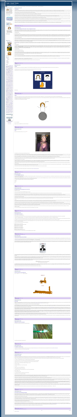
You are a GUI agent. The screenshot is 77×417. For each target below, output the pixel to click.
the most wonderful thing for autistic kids (54, 403)
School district (11, 100)
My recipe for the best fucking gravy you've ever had (22, 189)
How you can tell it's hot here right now (20, 272)
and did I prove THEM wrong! (51, 307)
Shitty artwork (18, 127)
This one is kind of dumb (21, 127)
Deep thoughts (10, 75)
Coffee (7, 74)
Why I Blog (16, 301)
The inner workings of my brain (22, 234)
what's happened (48, 393)
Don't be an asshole (7, 76)
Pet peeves (7, 96)
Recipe (9, 98)
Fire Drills (12, 78)
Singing (6, 102)
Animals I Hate (10, 67)
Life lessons (10, 88)
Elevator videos (7, 77)
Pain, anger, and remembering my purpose (21, 392)
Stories (9, 104)
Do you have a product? (28, 6)
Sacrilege (11, 99)
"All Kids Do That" (12, 6)
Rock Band (7, 99)
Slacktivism (11, 102)
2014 (7, 60)
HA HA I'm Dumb (10, 81)
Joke (7, 87)
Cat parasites (11, 73)
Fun (6, 80)
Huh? (16, 127)
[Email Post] (22, 408)
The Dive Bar (9, 6)
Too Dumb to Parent (9, 109)
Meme (9, 89)
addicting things (11, 66)
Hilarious (7, 83)
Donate (10, 76)
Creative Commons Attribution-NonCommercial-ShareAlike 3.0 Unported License (10, 122)
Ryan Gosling (9, 99)
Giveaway (11, 80)
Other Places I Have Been (22, 6)
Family (16, 172)
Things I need (8, 108)
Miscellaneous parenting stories (9, 90)
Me (6, 89)
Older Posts (70, 410)
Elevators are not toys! (18, 355)
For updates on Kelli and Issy (19, 346)
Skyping (16, 66)
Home (6, 6)
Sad (17, 172)
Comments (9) (20, 93)
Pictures (9, 96)
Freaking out (9, 79)
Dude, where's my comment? (34, 6)
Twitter (8, 110)
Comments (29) (20, 408)
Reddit (11, 98)
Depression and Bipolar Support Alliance (35, 168)
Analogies (7, 67)
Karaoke (9, 87)
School (7, 100)
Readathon (7, 98)
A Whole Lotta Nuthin (17, 234)
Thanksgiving (16, 9)
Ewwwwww (10, 77)
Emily (15, 130)
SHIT (10, 101)
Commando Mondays (10, 74)
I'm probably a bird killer (11, 86)
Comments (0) (20, 352)
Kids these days (11, 87)
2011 (7, 62)
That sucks (11, 105)
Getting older (9, 80)
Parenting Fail (7, 95)
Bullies (6, 73)
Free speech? (11, 79)
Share (15, 62)
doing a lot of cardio (22, 96)
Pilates (16, 95)
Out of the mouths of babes (9, 94)
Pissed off (11, 96)
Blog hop (7, 71)
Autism (16, 63)
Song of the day (11, 103)
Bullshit (8, 73)
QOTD (8, 97)
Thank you (9, 105)
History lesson (10, 83)
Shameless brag (7, 101)
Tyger (10, 110)
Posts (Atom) (18, 411)
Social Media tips (8, 103)
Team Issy (7, 105)
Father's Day (8, 78)
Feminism (10, 78)
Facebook (12, 77)
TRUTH (6, 110)
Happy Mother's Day (7, 82)
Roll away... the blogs (17, 6)
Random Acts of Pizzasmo (40, 6)
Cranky (7, 75)
